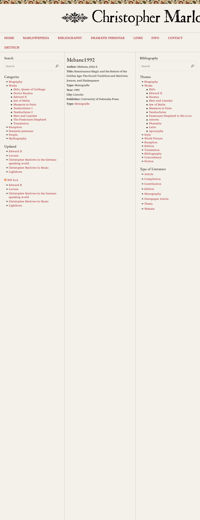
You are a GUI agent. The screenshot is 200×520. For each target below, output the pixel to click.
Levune (13, 155)
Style (147, 134)
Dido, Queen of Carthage (29, 88)
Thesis (148, 203)
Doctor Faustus (23, 92)
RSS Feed (12, 179)
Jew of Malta (21, 100)
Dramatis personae (21, 130)
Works (13, 85)
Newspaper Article (156, 198)
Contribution (152, 183)
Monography (152, 193)
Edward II (20, 96)
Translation (21, 122)
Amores (154, 119)
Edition (149, 145)
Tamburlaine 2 (23, 111)
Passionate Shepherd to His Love (170, 115)
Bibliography (153, 153)
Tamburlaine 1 (23, 107)
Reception (15, 126)
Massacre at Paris (24, 103)
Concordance (152, 156)
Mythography (18, 138)
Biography (15, 81)
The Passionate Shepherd (29, 119)
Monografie (82, 103)
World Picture (153, 138)
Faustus (154, 96)
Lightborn (15, 171)
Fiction (149, 160)
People (13, 134)
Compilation (152, 178)
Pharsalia (155, 122)
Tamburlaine (157, 111)
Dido (152, 88)
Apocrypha (156, 130)
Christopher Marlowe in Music (29, 167)
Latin (152, 126)
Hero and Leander (25, 115)
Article (148, 173)
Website (149, 208)
